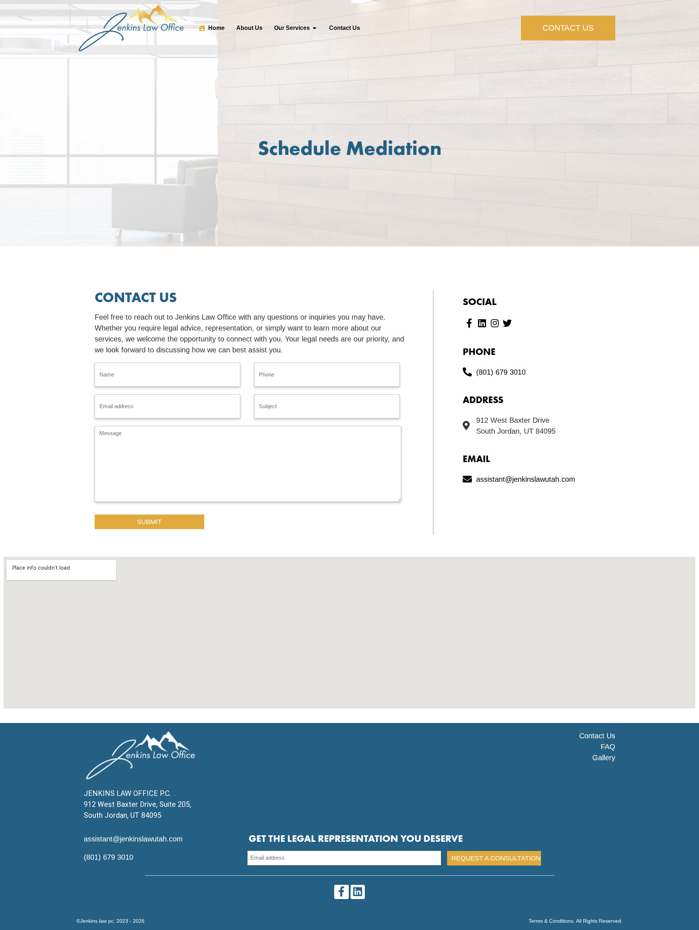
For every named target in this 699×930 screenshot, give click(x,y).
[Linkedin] (358, 892)
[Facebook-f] (469, 323)
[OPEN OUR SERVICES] (314, 28)
